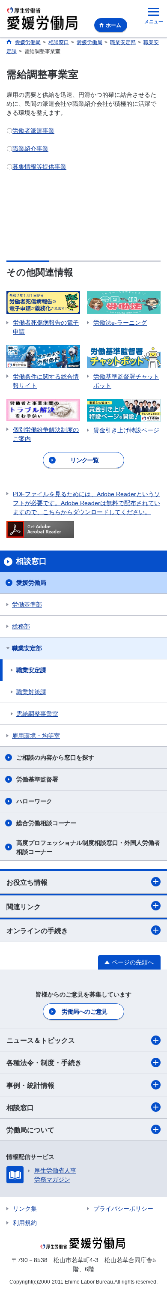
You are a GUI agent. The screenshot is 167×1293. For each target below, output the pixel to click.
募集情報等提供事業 (39, 166)
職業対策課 (31, 691)
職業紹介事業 (30, 148)
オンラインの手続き (37, 930)
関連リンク (23, 906)
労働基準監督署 (37, 779)
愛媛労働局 (31, 582)
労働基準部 (27, 604)
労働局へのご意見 (84, 1011)
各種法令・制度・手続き (44, 1062)
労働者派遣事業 (33, 130)
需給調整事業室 (37, 713)
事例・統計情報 (30, 1085)
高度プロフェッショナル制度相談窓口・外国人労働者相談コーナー (88, 847)
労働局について (30, 1130)
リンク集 (25, 1208)
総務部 (21, 626)
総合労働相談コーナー (46, 823)
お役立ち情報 (27, 882)
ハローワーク (34, 801)
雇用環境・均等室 (36, 735)
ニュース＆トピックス (40, 1040)
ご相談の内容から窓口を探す (55, 757)
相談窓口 (20, 1107)
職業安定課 (31, 670)
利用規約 (25, 1222)
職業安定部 (27, 648)
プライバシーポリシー (123, 1208)
